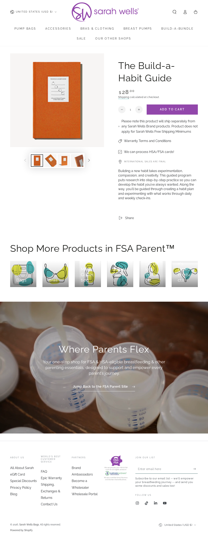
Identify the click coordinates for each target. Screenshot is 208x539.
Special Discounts (23, 481)
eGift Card (17, 474)
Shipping (123, 97)
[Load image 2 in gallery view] (50, 160)
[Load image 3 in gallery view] (64, 160)
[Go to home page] (106, 12)
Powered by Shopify (21, 530)
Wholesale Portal (85, 494)
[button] (174, 12)
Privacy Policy (20, 488)
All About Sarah (22, 468)
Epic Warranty (51, 478)
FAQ (44, 471)
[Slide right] (88, 160)
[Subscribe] (195, 469)
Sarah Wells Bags (29, 524)
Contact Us (49, 504)
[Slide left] (25, 160)
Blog (13, 494)
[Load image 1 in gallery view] (37, 160)
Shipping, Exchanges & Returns (50, 491)
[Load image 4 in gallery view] (77, 160)
